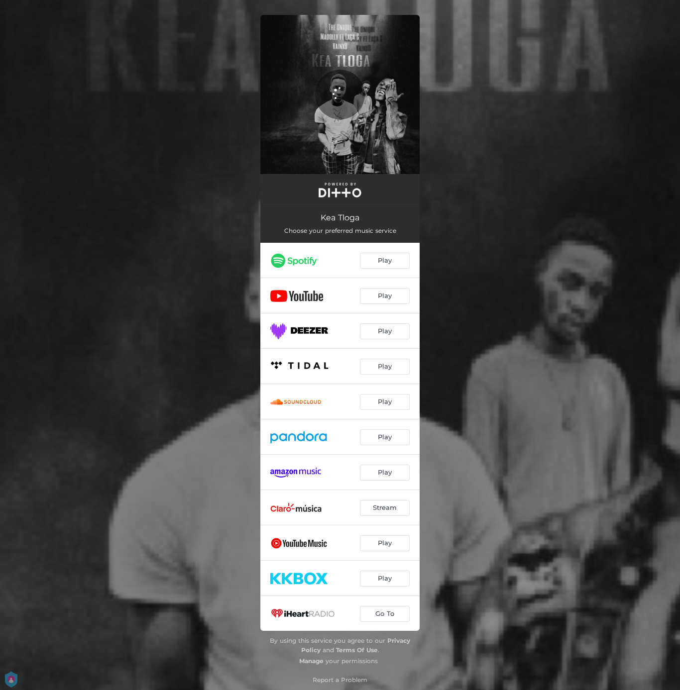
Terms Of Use (357, 650)
